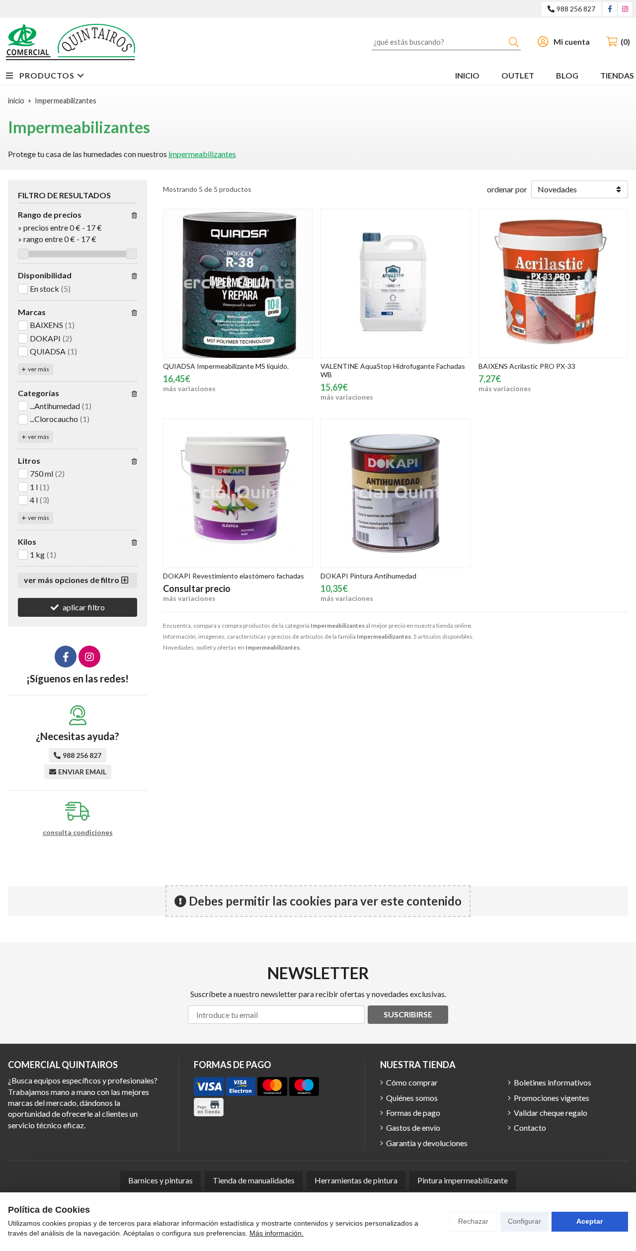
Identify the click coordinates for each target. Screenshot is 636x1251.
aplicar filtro (84, 607)
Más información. (276, 1233)
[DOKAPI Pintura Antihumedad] (395, 493)
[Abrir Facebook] (610, 8)
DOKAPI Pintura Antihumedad (368, 576)
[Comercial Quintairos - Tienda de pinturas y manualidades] (70, 42)
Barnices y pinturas (160, 1180)
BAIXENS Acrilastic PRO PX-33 (526, 366)
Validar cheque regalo (550, 1112)
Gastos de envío (413, 1127)
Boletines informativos (552, 1082)
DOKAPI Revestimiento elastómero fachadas (233, 576)
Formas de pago (413, 1112)
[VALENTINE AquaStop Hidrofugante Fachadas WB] (395, 283)
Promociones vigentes (551, 1097)
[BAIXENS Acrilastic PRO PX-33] (553, 283)
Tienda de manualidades (254, 1180)
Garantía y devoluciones (427, 1143)
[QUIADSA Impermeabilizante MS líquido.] (237, 283)
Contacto (530, 1127)
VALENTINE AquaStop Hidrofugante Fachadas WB (392, 370)
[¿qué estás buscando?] (446, 41)
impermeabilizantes (202, 154)
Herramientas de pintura (356, 1180)
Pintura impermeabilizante (462, 1180)
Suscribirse (408, 1014)
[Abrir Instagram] (625, 8)
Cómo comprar (412, 1082)
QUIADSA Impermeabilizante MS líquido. (226, 366)
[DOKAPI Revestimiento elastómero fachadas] (237, 493)
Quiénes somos (412, 1097)
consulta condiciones (78, 832)
